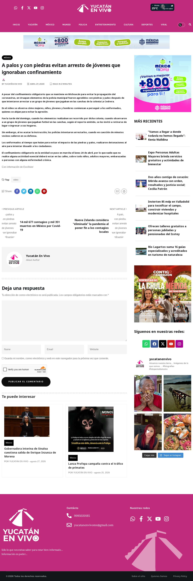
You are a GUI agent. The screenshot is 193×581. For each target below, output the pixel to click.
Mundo (66, 24)
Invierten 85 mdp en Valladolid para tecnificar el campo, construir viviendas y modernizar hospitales (168, 207)
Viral (164, 24)
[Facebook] (154, 344)
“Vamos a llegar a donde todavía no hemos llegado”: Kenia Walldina (166, 135)
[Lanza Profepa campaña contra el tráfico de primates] (91, 430)
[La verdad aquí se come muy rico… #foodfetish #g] (177, 432)
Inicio (16, 24)
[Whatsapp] (15, 8)
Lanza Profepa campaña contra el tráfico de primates (95, 465)
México (50, 24)
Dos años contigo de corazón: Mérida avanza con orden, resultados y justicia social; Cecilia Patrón (168, 183)
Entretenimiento (105, 24)
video (15, 179)
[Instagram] (42, 8)
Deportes (147, 24)
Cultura (128, 24)
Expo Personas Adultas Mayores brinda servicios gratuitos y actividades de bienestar (166, 158)
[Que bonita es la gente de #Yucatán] (148, 393)
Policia (83, 24)
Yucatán (33, 24)
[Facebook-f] (22, 8)
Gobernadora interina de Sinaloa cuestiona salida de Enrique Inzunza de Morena (30, 452)
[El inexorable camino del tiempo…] (177, 393)
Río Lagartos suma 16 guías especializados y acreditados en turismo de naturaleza (167, 250)
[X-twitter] (29, 8)
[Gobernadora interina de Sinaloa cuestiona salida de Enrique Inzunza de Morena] (26, 422)
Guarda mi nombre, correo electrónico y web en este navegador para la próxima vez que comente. (56, 358)
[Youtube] (35, 8)
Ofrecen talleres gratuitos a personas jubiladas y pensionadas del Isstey (167, 230)
